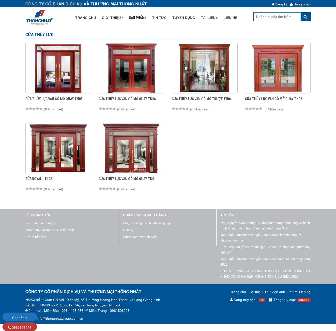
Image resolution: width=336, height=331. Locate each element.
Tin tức (159, 18)
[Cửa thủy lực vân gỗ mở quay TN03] (278, 68)
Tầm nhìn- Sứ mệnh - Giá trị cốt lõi (50, 230)
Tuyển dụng (183, 18)
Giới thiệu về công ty (40, 223)
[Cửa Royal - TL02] (58, 148)
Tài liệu (208, 18)
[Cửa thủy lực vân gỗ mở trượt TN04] (204, 68)
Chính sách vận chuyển (140, 237)
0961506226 (21, 328)
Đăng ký (281, 4)
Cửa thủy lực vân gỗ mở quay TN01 (127, 179)
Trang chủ (85, 18)
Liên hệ (230, 18)
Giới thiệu (112, 18)
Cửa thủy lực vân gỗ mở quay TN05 (53, 99)
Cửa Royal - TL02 (38, 179)
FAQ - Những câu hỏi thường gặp (147, 223)
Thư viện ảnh (274, 292)
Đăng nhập (302, 4)
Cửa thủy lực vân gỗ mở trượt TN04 (201, 99)
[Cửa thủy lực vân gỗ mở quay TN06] (131, 68)
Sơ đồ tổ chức (35, 237)
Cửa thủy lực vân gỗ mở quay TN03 (273, 99)
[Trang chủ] (39, 17)
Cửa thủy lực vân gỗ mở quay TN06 (127, 99)
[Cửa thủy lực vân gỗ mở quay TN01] (131, 148)
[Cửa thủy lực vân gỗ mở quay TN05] (58, 68)
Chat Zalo (19, 318)
